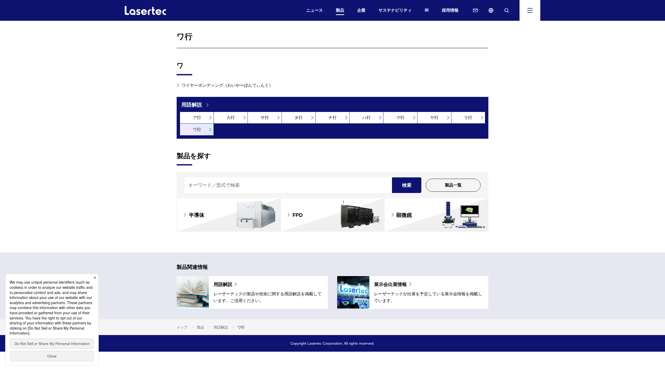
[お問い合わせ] (475, 10)
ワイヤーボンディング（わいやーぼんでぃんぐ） (227, 85)
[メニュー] (530, 10)
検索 (406, 185)
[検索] (506, 10)
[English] (491, 10)
